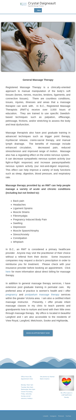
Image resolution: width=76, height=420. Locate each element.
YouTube (68, 416)
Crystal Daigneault (42, 3)
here (8, 271)
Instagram (53, 416)
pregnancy (11, 294)
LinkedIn (45, 416)
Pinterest (61, 416)
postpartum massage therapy (42, 294)
